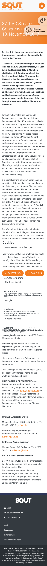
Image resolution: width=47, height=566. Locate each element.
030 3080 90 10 (13, 517)
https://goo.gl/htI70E (29, 390)
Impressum (8, 530)
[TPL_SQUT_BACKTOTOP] (23, 563)
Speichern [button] (7, 346)
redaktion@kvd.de (20, 450)
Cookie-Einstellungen (12, 539)
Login (9, 508)
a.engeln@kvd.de (10, 436)
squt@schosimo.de (15, 512)
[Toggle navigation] (42, 5)
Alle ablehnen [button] (35, 273)
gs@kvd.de (22, 425)
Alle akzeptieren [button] (13, 273)
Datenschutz (9, 535)
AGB (6, 525)
